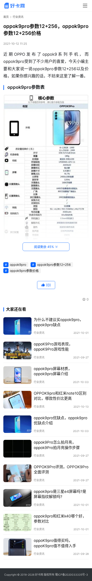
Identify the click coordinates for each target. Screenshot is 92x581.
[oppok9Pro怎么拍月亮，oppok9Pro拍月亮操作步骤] (17, 449)
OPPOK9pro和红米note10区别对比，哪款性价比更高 (60, 396)
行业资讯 (39, 332)
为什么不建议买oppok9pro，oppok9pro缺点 (58, 322)
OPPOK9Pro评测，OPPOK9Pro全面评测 (61, 469)
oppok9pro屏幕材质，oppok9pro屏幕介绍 (53, 371)
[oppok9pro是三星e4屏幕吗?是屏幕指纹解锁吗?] (17, 498)
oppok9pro (18, 264)
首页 (6, 17)
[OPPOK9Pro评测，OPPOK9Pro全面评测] (17, 473)
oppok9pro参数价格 (24, 270)
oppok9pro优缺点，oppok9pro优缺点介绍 (60, 420)
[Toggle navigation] (85, 6)
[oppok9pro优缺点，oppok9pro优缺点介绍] (17, 424)
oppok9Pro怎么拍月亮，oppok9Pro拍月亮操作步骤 (57, 445)
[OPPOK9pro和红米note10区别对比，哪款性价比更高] (17, 400)
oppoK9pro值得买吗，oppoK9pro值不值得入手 (55, 543)
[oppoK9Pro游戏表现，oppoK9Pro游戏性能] (17, 350)
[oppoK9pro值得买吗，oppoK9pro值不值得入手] (17, 547)
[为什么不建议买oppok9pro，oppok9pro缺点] (17, 326)
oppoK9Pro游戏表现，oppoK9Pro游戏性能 (53, 346)
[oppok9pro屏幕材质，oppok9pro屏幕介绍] (17, 375)
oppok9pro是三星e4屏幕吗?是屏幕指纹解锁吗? (60, 494)
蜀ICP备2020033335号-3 (71, 574)
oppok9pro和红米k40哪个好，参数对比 (60, 519)
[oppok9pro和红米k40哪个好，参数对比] (17, 522)
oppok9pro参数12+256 (54, 264)
